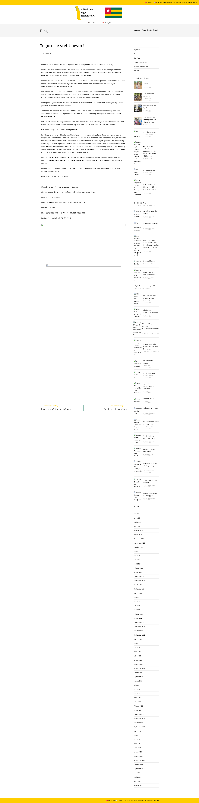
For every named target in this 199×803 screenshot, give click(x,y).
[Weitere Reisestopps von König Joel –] (138, 496)
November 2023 (139, 627)
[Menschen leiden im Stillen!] (138, 214)
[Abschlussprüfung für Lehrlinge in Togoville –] (138, 467)
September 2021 (139, 727)
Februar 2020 (138, 785)
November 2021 (139, 718)
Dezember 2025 (139, 539)
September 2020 (139, 769)
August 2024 (138, 593)
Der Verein (137, 58)
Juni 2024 (137, 601)
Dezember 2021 (139, 714)
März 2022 (137, 702)
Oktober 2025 (138, 547)
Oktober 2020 (138, 764)
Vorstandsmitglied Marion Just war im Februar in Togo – (149, 119)
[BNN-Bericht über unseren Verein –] (138, 299)
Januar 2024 (138, 618)
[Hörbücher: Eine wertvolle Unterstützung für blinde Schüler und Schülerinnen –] (138, 153)
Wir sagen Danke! (149, 170)
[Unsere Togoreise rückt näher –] (138, 452)
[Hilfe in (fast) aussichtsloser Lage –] (138, 313)
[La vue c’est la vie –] (138, 374)
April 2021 (137, 744)
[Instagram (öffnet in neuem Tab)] (3, 2)
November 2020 (139, 760)
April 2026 (137, 522)
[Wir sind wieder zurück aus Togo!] (138, 439)
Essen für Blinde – (149, 399)
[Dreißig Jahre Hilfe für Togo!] (138, 108)
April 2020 (137, 777)
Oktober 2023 (138, 631)
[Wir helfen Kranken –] (138, 133)
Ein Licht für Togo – (141, 203)
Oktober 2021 (138, 723)
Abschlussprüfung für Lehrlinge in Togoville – (150, 465)
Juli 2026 (136, 514)
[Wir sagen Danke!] (138, 172)
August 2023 (138, 639)
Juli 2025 (136, 551)
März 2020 (137, 781)
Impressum (177, 2)
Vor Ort (136, 70)
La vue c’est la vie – (149, 373)
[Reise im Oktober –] (138, 262)
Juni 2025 (137, 555)
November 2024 (139, 581)
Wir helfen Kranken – (150, 132)
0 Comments (147, 87)
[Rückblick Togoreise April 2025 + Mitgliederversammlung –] (137, 328)
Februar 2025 (138, 568)
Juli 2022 (136, 685)
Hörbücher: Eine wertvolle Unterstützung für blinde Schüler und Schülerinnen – (149, 151)
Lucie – (145, 83)
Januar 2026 (138, 535)
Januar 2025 (138, 572)
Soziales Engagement (141, 66)
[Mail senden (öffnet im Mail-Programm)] (7, 2)
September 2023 (139, 635)
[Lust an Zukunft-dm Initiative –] (138, 483)
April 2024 (137, 610)
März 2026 (137, 526)
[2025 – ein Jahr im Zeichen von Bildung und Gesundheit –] (138, 188)
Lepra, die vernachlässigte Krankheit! (148, 386)
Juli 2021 (136, 735)
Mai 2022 (137, 693)
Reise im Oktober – (149, 261)
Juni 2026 (137, 518)
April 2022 (137, 698)
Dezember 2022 (139, 664)
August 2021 (138, 731)
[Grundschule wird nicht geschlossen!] (138, 275)
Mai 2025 (137, 560)
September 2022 (139, 677)
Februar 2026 (138, 530)
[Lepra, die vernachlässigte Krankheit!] (138, 388)
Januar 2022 (138, 710)
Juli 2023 (136, 643)
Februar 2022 (138, 706)
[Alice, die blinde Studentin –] (138, 97)
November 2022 (139, 668)
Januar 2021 (138, 752)
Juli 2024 (136, 597)
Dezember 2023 (139, 622)
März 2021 (137, 748)
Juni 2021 (137, 739)
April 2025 (137, 564)
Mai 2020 (137, 773)
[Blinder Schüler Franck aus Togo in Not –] (138, 425)
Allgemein (137, 50)
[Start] (130, 30)
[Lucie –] (138, 85)
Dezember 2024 (139, 576)
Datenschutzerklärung (189, 2)
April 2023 (137, 652)
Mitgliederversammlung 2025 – (145, 286)
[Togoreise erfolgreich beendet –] (138, 226)
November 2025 (139, 543)
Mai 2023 (137, 647)
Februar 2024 (138, 614)
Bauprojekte (138, 54)
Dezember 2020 (139, 756)
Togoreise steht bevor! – (150, 30)
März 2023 (137, 656)
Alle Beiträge (167, 2)
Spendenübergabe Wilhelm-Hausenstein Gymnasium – (150, 346)
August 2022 (138, 681)
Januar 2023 (138, 660)
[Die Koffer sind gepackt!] (138, 363)
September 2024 (139, 589)
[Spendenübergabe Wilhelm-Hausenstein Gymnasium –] (138, 347)
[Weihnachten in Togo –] (138, 411)
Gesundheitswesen (140, 62)
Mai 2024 (137, 606)
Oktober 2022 (138, 673)
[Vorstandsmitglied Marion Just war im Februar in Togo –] (138, 121)
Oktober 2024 (138, 585)
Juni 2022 (137, 689)
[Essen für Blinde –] (138, 400)
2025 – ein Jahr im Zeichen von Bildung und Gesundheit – (150, 187)
